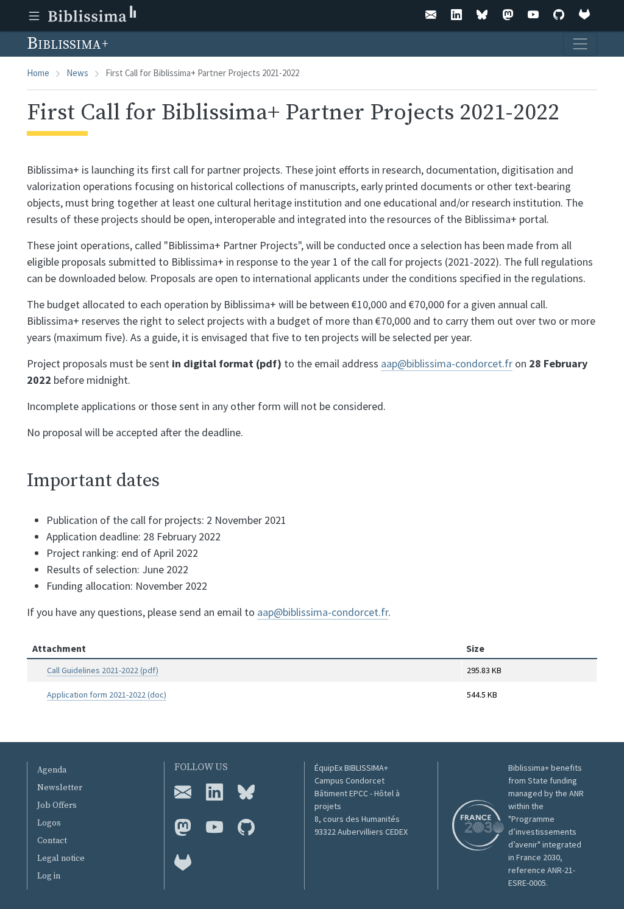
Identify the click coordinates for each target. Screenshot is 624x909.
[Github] (559, 15)
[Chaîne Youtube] (214, 828)
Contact (52, 840)
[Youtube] (533, 15)
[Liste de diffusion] (431, 15)
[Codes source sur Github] (246, 828)
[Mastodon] (507, 15)
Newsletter (59, 787)
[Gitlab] (584, 15)
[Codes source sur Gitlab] (182, 863)
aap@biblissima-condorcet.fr (446, 363)
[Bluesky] (482, 15)
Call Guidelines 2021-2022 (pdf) (102, 670)
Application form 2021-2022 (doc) (106, 694)
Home (38, 73)
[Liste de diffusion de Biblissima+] (182, 792)
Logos (49, 823)
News (77, 73)
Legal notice (61, 858)
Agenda (51, 770)
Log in (48, 876)
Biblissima (66, 43)
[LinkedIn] (456, 15)
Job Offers (57, 805)
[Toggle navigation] (580, 44)
